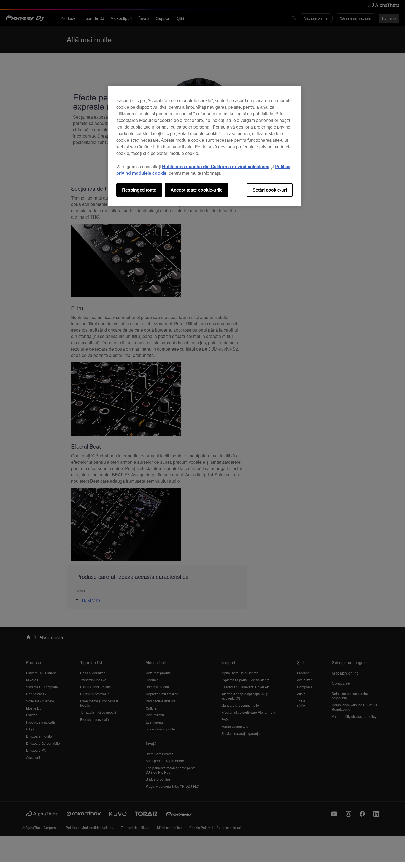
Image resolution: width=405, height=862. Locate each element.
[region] (204, 146)
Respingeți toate (139, 190)
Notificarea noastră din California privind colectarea (215, 166)
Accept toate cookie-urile (197, 190)
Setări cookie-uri (270, 190)
